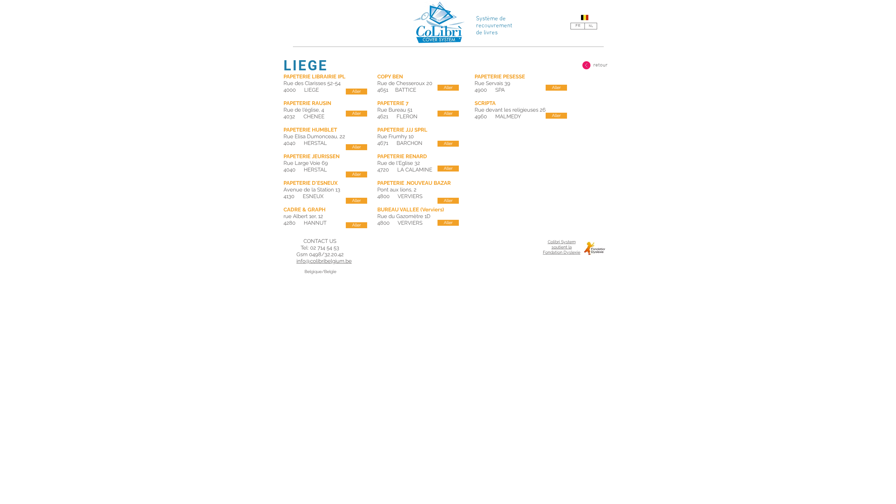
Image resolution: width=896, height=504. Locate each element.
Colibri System (562, 241)
